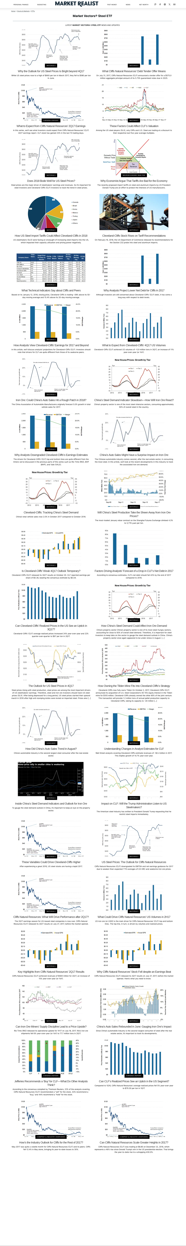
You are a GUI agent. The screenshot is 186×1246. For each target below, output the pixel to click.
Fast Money (112, 4)
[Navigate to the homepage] (76, 4)
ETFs (33, 11)
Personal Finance (20, 4)
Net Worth (143, 4)
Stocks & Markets (23, 11)
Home (13, 11)
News (128, 4)
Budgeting (41, 4)
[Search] (155, 4)
